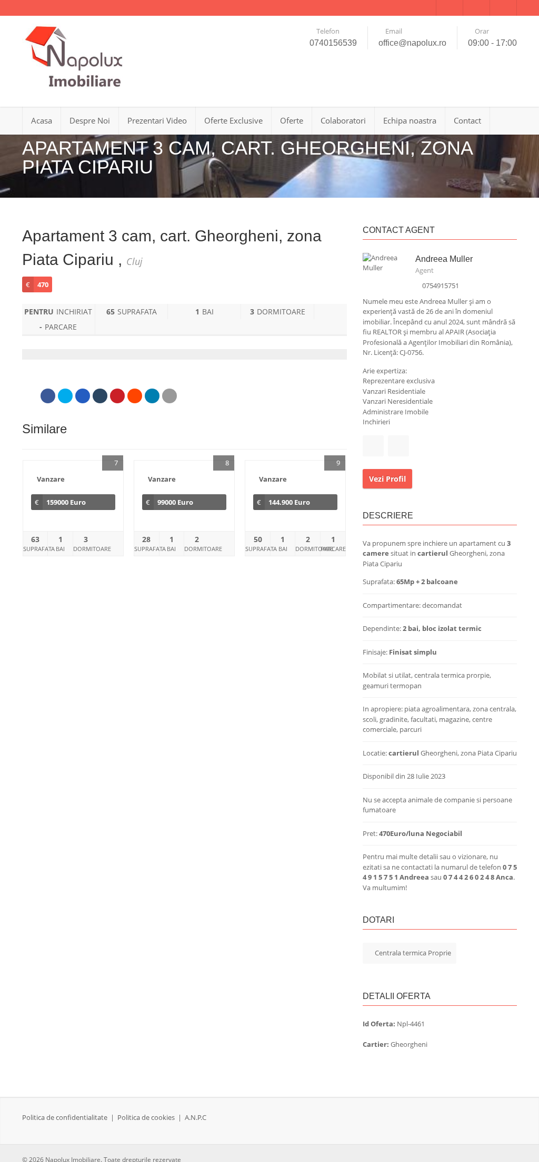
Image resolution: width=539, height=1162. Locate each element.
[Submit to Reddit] (134, 396)
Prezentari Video (157, 120)
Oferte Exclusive (233, 120)
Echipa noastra (409, 120)
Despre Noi (89, 120)
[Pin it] (117, 396)
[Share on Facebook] (48, 396)
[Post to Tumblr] (100, 396)
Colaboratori (343, 120)
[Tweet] (65, 396)
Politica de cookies (146, 1117)
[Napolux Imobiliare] (74, 57)
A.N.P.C (195, 1117)
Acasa (41, 120)
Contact (467, 120)
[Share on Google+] (82, 396)
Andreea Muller (444, 258)
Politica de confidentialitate (64, 1117)
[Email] (169, 396)
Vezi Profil (387, 479)
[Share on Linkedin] (152, 396)
